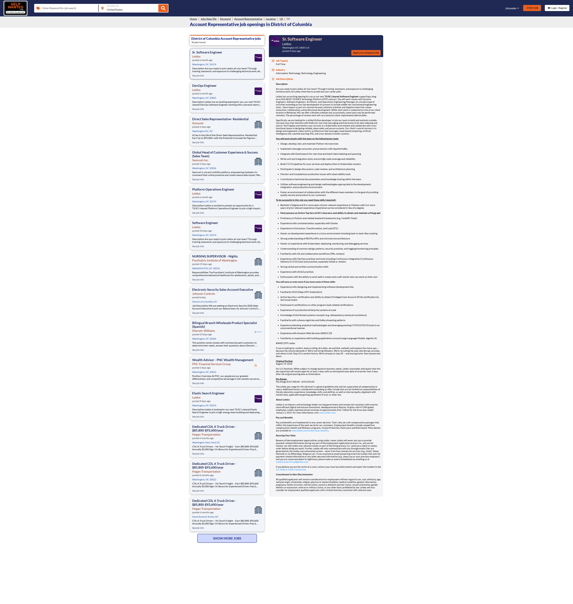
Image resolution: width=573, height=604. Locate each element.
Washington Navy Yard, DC (206, 442)
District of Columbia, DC (204, 301)
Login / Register (559, 7)
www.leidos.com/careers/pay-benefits (310, 430)
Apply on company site (366, 52)
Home (193, 18)
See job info (198, 75)
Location (271, 18)
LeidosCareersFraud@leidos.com (292, 462)
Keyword (225, 18)
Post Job (532, 7)
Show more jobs (227, 538)
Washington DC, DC (202, 131)
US (281, 18)
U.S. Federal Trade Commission (291, 469)
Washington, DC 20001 (204, 97)
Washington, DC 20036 (204, 168)
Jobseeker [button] (511, 8)
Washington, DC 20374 (204, 64)
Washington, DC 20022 (204, 371)
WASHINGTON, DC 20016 (206, 268)
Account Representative (248, 18)
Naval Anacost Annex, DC (205, 516)
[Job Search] (163, 8)
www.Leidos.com (327, 412)
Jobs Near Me (209, 18)
